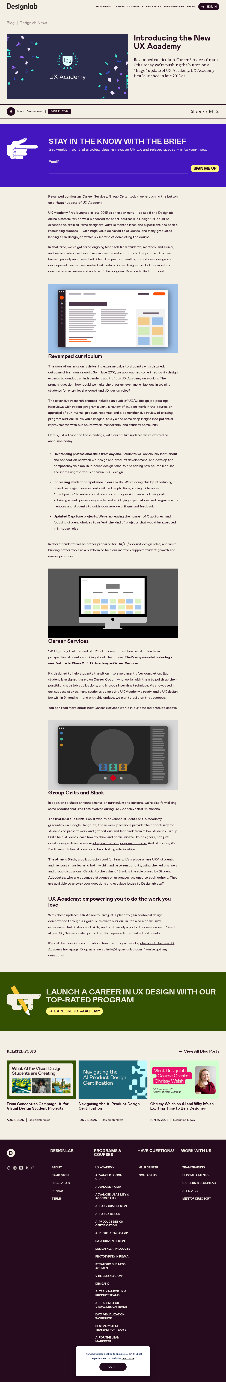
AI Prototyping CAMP (111, 1233)
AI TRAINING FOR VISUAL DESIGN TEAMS (111, 1305)
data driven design (110, 1241)
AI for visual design (111, 1206)
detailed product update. (158, 708)
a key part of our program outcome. (120, 843)
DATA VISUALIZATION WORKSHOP (109, 1316)
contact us (148, 1175)
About (57, 1167)
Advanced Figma (108, 1187)
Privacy (58, 1191)
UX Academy (104, 1167)
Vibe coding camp (109, 1276)
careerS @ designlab (199, 1183)
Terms (57, 1198)
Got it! (113, 1366)
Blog (11, 22)
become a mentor (196, 1175)
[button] (110, 6)
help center (148, 1167)
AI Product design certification (109, 1223)
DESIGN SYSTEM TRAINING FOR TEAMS (110, 1328)
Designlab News (33, 22)
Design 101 (102, 1284)
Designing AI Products (112, 1249)
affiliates (190, 1191)
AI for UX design (107, 1214)
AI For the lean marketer (107, 1339)
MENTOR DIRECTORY (196, 1198)
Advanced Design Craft (108, 1177)
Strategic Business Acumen (110, 1266)
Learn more (128, 1358)
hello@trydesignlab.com (124, 949)
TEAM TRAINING (193, 1167)
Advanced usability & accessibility (112, 1196)
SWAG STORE (61, 1175)
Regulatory (61, 1183)
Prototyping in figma (112, 1256)
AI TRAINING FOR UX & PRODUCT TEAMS (111, 1293)
